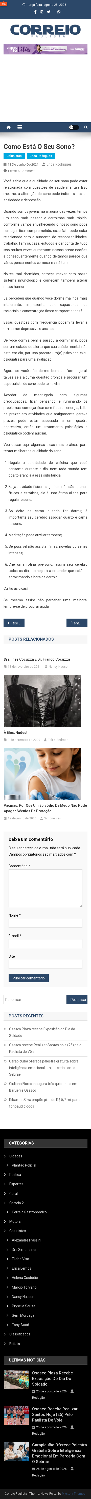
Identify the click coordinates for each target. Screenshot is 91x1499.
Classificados (19, 1334)
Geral (13, 1194)
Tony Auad (20, 1325)
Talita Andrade (58, 740)
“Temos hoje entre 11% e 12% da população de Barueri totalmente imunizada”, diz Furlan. (79, 623)
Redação (38, 1397)
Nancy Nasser (59, 666)
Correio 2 (16, 1203)
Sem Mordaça (23, 1315)
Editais (14, 1344)
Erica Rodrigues (41, 156)
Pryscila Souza (23, 1306)
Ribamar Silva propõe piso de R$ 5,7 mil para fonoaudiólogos (44, 1103)
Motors (15, 1221)
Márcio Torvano (24, 1287)
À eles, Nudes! (15, 733)
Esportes (16, 1184)
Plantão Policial (24, 1165)
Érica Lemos (21, 1268)
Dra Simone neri (24, 1250)
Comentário (19, 866)
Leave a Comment (21, 171)
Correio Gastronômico (29, 1212)
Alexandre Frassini (26, 1240)
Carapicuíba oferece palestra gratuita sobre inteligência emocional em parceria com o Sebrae (44, 1067)
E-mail (15, 936)
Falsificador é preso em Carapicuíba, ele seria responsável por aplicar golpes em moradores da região (18, 623)
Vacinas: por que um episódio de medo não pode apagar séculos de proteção (45, 808)
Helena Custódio (25, 1278)
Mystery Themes (73, 1493)
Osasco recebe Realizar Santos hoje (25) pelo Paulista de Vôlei (45, 1048)
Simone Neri (52, 818)
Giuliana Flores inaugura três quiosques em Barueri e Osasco (43, 1087)
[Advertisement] (45, 91)
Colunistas (14, 156)
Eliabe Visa (20, 1259)
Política (15, 1175)
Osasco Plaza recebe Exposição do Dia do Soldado (42, 1032)
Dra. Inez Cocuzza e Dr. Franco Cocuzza (37, 659)
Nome (15, 915)
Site (12, 956)
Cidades (15, 1156)
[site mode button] (74, 127)
